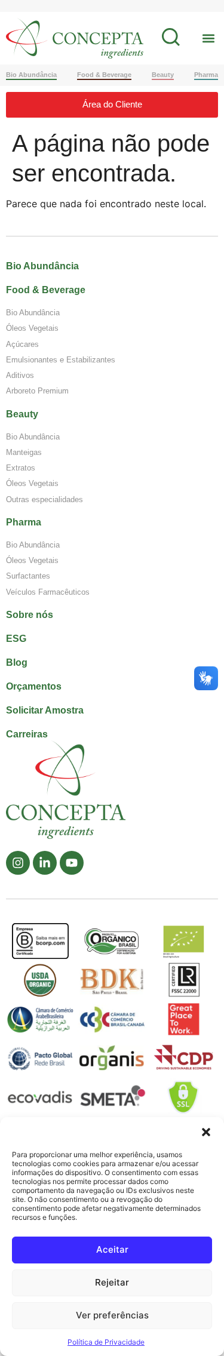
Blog (16, 662)
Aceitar (112, 1249)
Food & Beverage (45, 290)
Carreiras (27, 734)
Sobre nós (29, 615)
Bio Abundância (42, 266)
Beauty (22, 414)
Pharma (23, 522)
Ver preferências (112, 1315)
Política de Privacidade (106, 1341)
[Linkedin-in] (45, 863)
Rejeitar (112, 1282)
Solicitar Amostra (45, 710)
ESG (16, 639)
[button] (206, 1132)
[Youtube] (72, 863)
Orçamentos (34, 686)
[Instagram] (18, 863)
